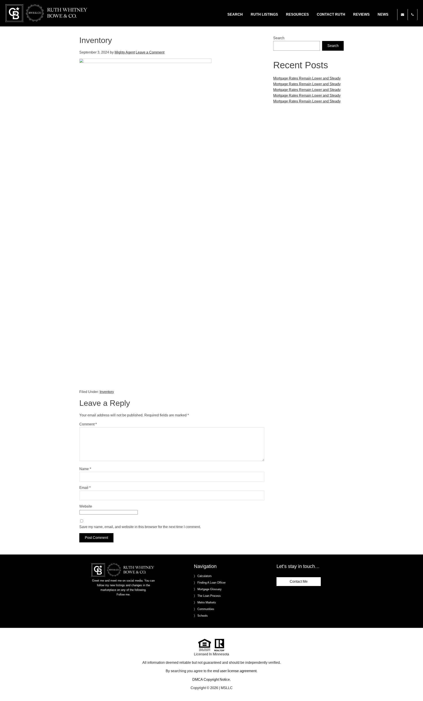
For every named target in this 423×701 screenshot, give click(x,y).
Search (278, 38)
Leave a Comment (150, 52)
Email (85, 488)
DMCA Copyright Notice (211, 679)
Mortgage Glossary (209, 589)
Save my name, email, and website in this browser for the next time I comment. (140, 527)
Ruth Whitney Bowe (47, 13)
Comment (88, 424)
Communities (205, 609)
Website (85, 506)
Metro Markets (206, 602)
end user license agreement (234, 671)
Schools (202, 615)
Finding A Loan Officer (211, 582)
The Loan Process (209, 595)
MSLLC (227, 688)
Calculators (204, 576)
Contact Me (299, 581)
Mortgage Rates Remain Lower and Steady (307, 78)
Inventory (107, 392)
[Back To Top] (415, 688)
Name (85, 469)
